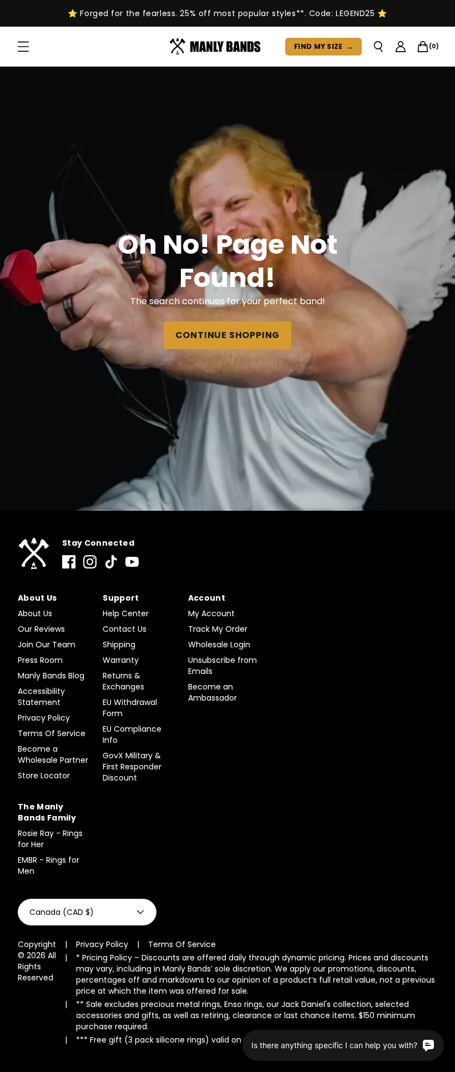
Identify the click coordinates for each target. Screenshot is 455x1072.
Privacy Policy (44, 717)
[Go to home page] (33, 553)
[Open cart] (422, 46)
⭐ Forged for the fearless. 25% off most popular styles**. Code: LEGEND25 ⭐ (227, 13)
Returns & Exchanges (123, 681)
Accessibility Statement (41, 697)
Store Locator (44, 775)
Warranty (121, 660)
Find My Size (323, 46)
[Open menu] (23, 46)
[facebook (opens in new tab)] (68, 561)
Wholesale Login (219, 644)
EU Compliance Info (132, 734)
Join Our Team (46, 644)
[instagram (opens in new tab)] (90, 561)
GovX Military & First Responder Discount (132, 766)
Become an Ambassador (212, 692)
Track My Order (217, 629)
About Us (35, 613)
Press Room (40, 660)
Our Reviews (41, 629)
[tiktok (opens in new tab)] (111, 561)
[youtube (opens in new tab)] (132, 561)
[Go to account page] (400, 46)
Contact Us (124, 629)
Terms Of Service (51, 733)
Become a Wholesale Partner (53, 754)
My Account (211, 613)
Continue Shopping (227, 335)
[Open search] (378, 46)
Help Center (126, 613)
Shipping (119, 644)
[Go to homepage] (217, 47)
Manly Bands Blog (51, 675)
